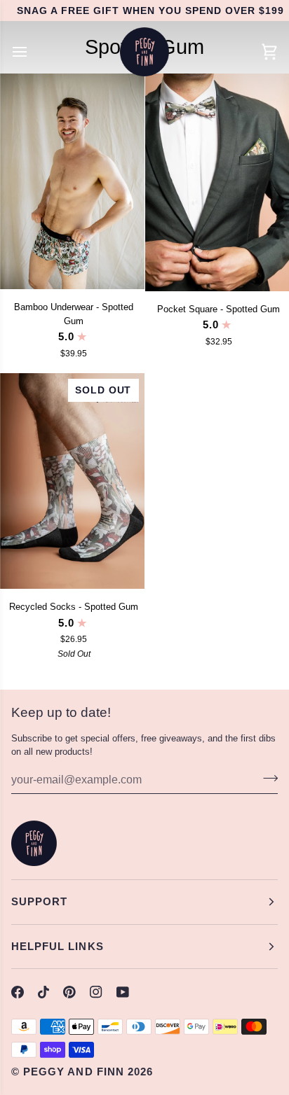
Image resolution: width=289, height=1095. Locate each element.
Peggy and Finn (73, 1071)
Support (39, 901)
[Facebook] (17, 992)
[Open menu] (32, 52)
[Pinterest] (69, 992)
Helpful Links (57, 946)
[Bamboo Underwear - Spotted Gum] (72, 181)
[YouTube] (122, 992)
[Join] (266, 778)
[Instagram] (96, 992)
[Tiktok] (43, 992)
